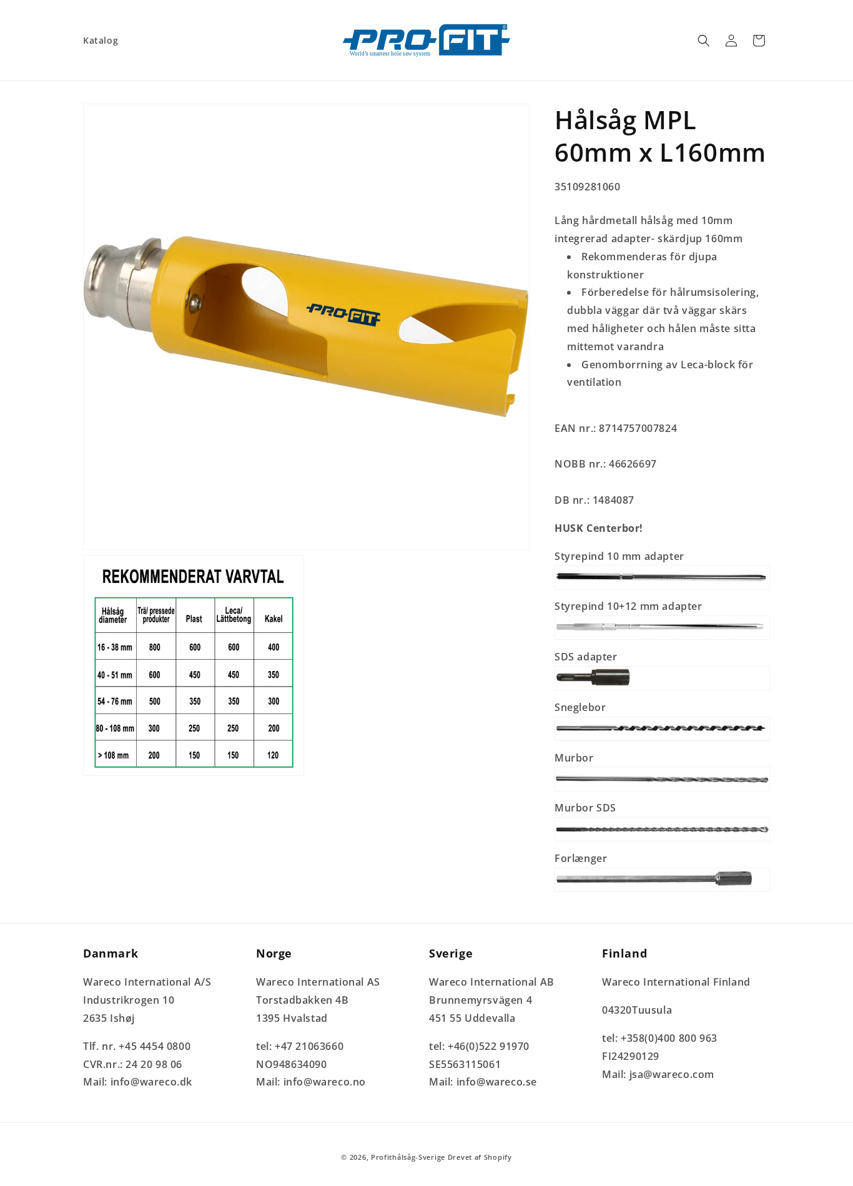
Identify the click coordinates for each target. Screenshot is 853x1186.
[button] (703, 40)
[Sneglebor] (662, 740)
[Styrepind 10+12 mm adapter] (662, 638)
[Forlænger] (662, 891)
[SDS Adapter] (662, 689)
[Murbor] (662, 790)
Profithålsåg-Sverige (408, 1157)
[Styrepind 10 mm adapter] (662, 588)
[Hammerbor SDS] (662, 840)
